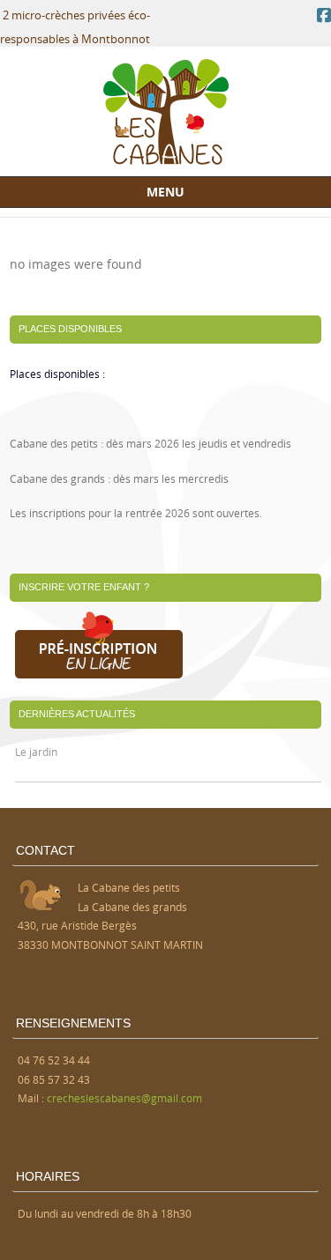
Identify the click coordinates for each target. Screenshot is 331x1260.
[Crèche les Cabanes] (166, 160)
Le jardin (36, 752)
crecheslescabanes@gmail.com (124, 1098)
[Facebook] (324, 15)
